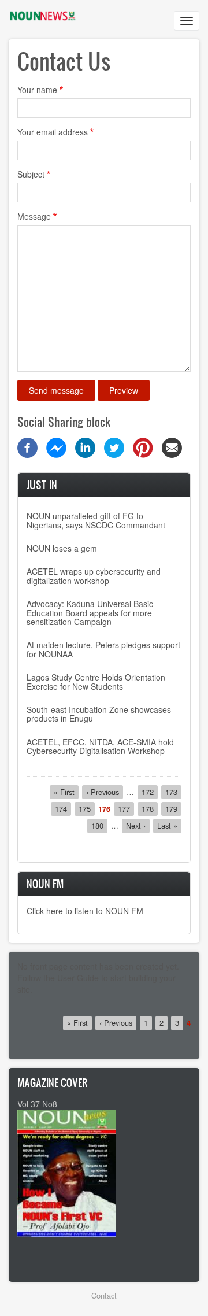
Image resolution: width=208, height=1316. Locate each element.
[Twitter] (114, 446)
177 (126, 808)
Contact (104, 1295)
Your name (37, 89)
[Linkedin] (85, 446)
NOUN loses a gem (62, 548)
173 (173, 791)
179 (173, 808)
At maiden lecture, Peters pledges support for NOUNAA (103, 649)
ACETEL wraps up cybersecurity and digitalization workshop (94, 575)
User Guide (78, 978)
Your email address (52, 132)
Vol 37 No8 (37, 1104)
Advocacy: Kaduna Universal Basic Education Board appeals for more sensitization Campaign (90, 612)
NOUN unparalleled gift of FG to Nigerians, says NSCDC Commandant (96, 520)
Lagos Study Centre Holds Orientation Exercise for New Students (96, 681)
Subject (30, 174)
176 (104, 809)
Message (34, 216)
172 (150, 791)
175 (87, 808)
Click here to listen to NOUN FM (85, 910)
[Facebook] (27, 446)
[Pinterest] (143, 446)
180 (99, 825)
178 (150, 808)
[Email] (172, 446)
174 (63, 808)
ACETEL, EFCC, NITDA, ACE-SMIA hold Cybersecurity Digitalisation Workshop (100, 746)
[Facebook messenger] (56, 446)
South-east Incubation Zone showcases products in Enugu (99, 714)
